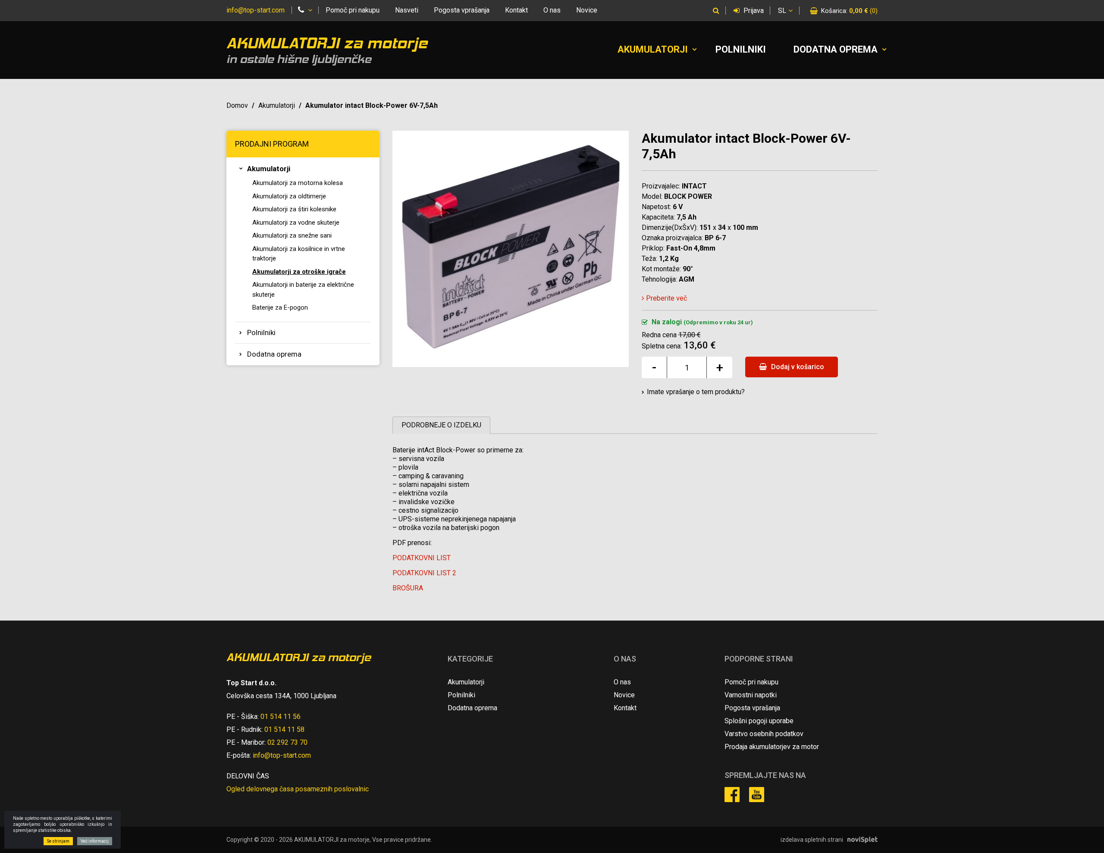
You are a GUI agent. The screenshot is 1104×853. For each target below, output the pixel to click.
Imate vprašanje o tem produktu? (696, 392)
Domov (237, 105)
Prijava (753, 10)
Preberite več (665, 298)
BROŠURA (407, 588)
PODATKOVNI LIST (421, 558)
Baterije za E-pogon (280, 307)
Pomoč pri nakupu (353, 10)
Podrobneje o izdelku (441, 425)
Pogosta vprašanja (461, 10)
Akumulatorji (653, 49)
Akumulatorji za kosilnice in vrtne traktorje (298, 254)
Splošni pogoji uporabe (759, 721)
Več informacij (95, 841)
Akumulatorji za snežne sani (292, 235)
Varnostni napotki (750, 695)
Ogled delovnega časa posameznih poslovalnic (297, 789)
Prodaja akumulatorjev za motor (771, 747)
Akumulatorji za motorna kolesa (297, 183)
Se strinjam (58, 841)
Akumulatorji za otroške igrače (299, 272)
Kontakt (516, 10)
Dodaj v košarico (796, 367)
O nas (552, 10)
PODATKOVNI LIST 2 (424, 573)
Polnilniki (740, 49)
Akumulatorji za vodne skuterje (295, 222)
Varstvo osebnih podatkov (763, 734)
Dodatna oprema (836, 49)
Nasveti (406, 10)
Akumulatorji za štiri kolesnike (294, 209)
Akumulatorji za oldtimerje (289, 196)
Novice (586, 10)
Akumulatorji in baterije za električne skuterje (303, 289)
